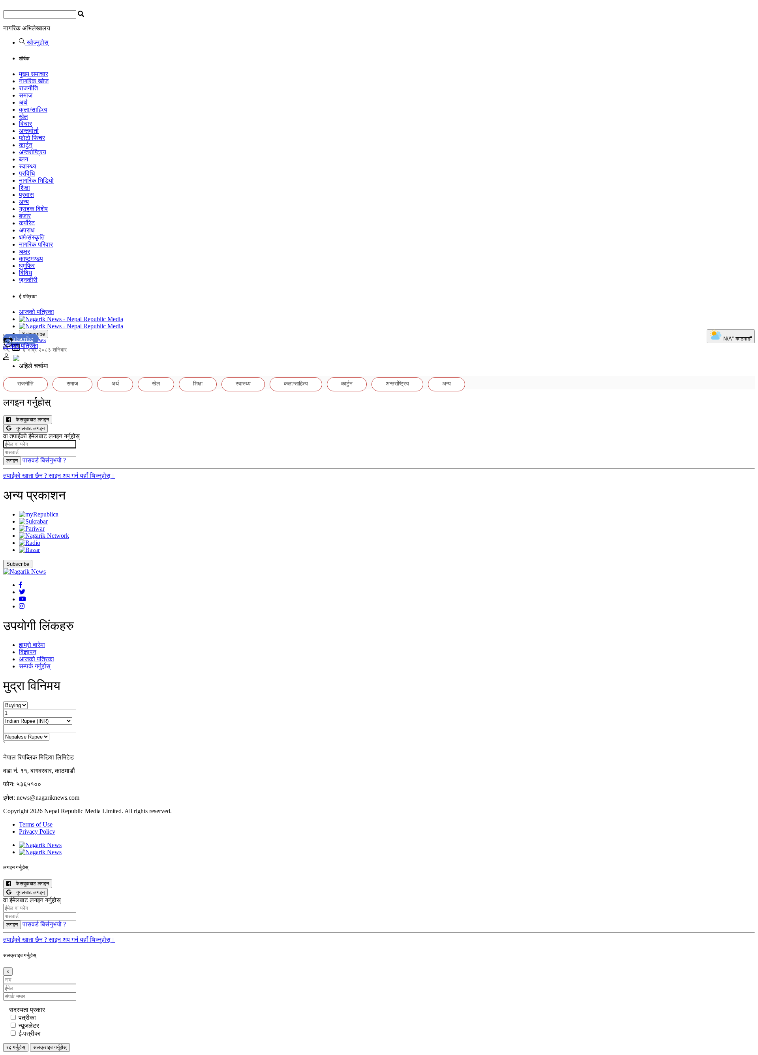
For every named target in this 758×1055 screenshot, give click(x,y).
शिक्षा (24, 187)
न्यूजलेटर (29, 1025)
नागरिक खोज (34, 81)
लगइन (12, 461)
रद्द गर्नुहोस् (15, 1047)
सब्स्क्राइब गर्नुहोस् (50, 1047)
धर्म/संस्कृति (32, 237)
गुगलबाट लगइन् (28, 892)
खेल (23, 116)
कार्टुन (25, 145)
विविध (25, 272)
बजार (25, 216)
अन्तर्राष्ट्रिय (32, 152)
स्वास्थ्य (27, 166)
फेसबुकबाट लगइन (30, 420)
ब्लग (23, 159)
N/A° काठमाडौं (737, 339)
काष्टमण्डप (31, 258)
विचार (25, 123)
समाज (25, 95)
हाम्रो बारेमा (32, 645)
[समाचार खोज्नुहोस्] (6, 349)
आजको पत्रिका (36, 312)
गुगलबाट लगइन (28, 428)
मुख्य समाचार (33, 74)
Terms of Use (36, 824)
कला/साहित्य (33, 109)
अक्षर (24, 251)
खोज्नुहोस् (37, 42)
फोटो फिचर (32, 138)
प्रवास (26, 194)
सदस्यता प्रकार (27, 1009)
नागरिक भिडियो (36, 180)
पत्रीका (27, 1017)
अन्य (24, 201)
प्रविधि (27, 173)
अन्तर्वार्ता (29, 130)
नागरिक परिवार (36, 244)
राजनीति (28, 88)
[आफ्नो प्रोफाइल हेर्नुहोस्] (6, 357)
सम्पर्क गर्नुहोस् (35, 666)
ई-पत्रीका (30, 1033)
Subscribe (21, 338)
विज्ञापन (27, 652)
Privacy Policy (37, 831)
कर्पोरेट (27, 223)
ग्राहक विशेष (33, 209)
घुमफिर (27, 265)
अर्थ (23, 102)
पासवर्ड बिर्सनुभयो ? (44, 460)
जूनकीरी (28, 280)
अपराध (26, 230)
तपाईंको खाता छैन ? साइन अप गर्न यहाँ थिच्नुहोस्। (59, 475)
